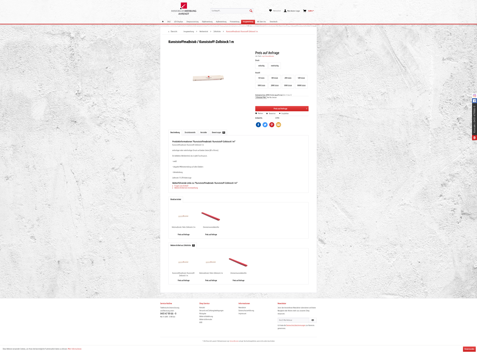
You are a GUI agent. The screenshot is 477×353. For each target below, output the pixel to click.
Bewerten (272, 114)
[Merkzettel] (275, 10)
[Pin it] (272, 125)
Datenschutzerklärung (246, 311)
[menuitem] (232, 10)
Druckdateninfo (190, 132)
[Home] (162, 22)
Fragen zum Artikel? (181, 186)
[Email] (278, 125)
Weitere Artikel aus (182, 245)
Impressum (242, 314)
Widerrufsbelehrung (206, 316)
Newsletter (242, 308)
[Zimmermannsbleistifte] (211, 216)
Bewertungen (218, 132)
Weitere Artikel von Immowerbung (186, 188)
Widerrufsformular (205, 319)
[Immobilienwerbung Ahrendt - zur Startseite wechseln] (183, 8)
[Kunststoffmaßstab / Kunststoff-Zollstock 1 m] (183, 262)
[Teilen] (258, 125)
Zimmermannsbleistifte (211, 227)
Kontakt (202, 308)
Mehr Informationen (74, 349)
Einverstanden (469, 349)
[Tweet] (265, 125)
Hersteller (203, 132)
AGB (200, 322)
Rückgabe (202, 314)
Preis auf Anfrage (280, 109)
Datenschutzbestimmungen (295, 325)
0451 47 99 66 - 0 (168, 314)
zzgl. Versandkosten (268, 56)
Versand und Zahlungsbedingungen (211, 311)
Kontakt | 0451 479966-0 (474, 119)
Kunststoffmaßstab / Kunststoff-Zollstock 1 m (183, 274)
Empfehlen (285, 114)
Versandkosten (234, 341)
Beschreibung (175, 132)
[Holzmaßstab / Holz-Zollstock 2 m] (183, 216)
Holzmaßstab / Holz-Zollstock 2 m (183, 227)
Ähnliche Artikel (175, 199)
